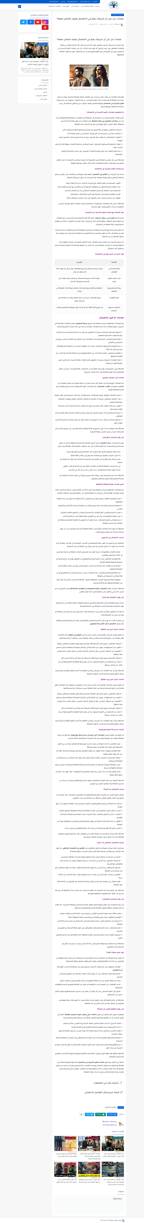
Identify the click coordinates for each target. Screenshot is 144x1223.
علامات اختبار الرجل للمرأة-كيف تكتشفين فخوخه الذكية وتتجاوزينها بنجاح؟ (90, 1156)
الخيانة (118, 1027)
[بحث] (19, 6)
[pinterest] (45, 27)
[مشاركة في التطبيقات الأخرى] (81, 1114)
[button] (112, 1114)
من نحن (63, 1)
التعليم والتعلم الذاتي (87, 6)
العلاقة (75, 332)
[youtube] (38, 22)
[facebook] (30, 22)
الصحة (97, 6)
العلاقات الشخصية (55, 6)
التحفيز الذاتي (75, 6)
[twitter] (23, 22)
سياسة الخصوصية (72, 1)
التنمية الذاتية (104, 1220)
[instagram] (45, 22)
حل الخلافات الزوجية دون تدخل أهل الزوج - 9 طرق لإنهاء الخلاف (35, 63)
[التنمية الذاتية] (113, 4)
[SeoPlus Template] (123, 1220)
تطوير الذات (66, 6)
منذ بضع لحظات (118, 1151)
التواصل (111, 134)
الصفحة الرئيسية (53, 1)
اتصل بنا (95, 1)
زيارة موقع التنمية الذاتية (110, 1125)
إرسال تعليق (117, 1199)
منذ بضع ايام (44, 59)
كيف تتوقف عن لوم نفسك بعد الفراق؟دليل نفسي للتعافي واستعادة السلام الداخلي (114, 1182)
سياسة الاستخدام (85, 1)
